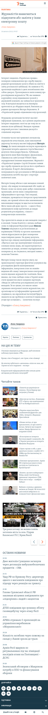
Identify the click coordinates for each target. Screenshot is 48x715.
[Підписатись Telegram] (34, 688)
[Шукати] (42, 712)
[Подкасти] (34, 712)
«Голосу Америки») (21, 306)
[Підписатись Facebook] (3, 688)
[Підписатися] (8, 694)
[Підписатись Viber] (29, 688)
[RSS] (40, 688)
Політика (5, 10)
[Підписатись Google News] (8, 688)
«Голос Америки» (8, 27)
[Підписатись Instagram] (24, 688)
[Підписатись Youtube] (19, 688)
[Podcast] (3, 694)
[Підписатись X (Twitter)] (14, 688)
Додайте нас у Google (11, 712)
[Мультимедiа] (25, 712)
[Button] (22, 36)
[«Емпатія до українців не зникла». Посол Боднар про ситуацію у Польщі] (10, 391)
